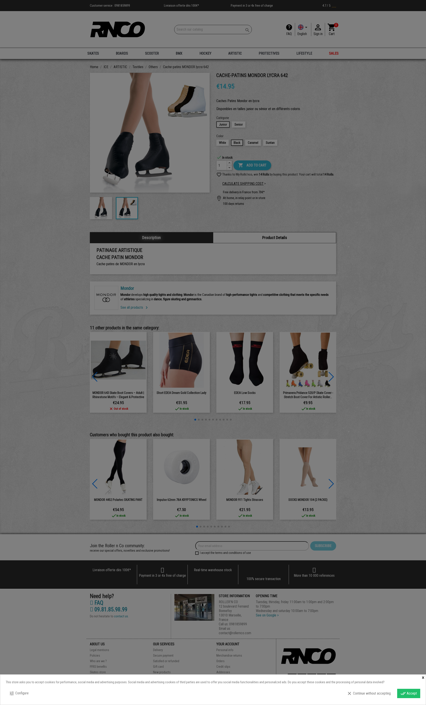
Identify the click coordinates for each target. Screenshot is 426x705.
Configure (19, 693)
